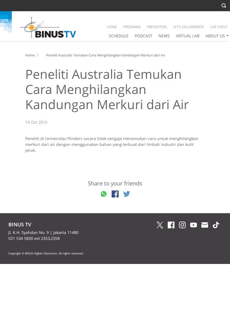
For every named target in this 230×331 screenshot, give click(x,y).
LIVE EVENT (218, 26)
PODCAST (143, 35)
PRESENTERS (157, 26)
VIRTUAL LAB (187, 35)
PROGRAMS (132, 26)
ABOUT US (215, 35)
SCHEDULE (118, 35)
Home (30, 55)
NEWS (164, 35)
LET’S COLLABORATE (188, 26)
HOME (112, 26)
